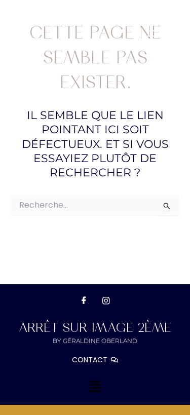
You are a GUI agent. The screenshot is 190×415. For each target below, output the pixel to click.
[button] (154, 36)
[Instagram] (106, 300)
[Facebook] (84, 300)
